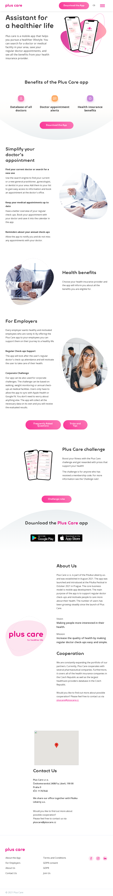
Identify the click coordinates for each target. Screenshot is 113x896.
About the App (13, 857)
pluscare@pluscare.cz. (68, 700)
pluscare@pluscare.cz (44, 822)
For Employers (13, 862)
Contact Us (11, 873)
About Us (10, 867)
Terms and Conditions (54, 857)
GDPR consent (50, 862)
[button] (102, 6)
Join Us (46, 873)
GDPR (46, 867)
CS (94, 6)
